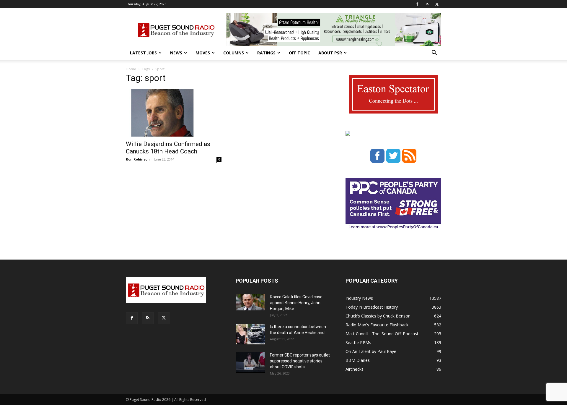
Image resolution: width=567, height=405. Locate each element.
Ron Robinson (138, 159)
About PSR (330, 53)
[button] (434, 53)
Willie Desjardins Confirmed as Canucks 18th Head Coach (168, 147)
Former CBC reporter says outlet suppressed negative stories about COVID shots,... (300, 361)
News (176, 53)
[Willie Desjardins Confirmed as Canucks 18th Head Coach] (173, 113)
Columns (233, 53)
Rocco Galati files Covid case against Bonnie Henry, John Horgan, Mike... (296, 302)
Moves (202, 53)
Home (131, 69)
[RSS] (427, 4)
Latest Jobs (143, 53)
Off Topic (299, 53)
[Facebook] (417, 4)
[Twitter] (436, 4)
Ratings (266, 53)
